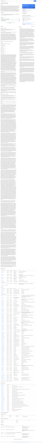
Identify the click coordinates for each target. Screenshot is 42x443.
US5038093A (2, 403)
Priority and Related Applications (28, 23)
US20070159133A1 (3, 336)
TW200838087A (2, 348)
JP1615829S (2, 376)
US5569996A (2, 409)
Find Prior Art (29, 7)
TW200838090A (2, 347)
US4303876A (2, 272)
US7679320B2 (2, 317)
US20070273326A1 (3, 402)
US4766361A (2, 275)
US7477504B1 (2, 342)
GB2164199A (2, 274)
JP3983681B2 (2, 318)
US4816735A (2, 278)
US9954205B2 (2, 369)
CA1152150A (2, 391)
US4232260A (2, 271)
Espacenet (26, 24)
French (26, 9)
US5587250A (2, 390)
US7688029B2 (2, 335)
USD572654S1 (2, 293)
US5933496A (2, 297)
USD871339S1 (2, 370)
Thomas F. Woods (30, 10)
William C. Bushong (26, 10)
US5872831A (2, 295)
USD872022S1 (2, 372)
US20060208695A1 (3, 397)
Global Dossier (28, 24)
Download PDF (24, 7)
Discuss (34, 24)
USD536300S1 (2, 340)
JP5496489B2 (2, 354)
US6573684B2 (2, 304)
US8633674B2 (2, 358)
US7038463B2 (2, 322)
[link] (10, 14)
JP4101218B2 (2, 327)
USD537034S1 (2, 341)
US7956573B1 (2, 353)
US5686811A (2, 385)
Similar (32, 7)
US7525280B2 (2, 396)
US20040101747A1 (3, 404)
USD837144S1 (2, 368)
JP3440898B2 (2, 408)
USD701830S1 (2, 360)
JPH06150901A (2, 410)
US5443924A (2, 281)
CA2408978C (2, 283)
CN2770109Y (2, 331)
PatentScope (32, 24)
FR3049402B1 (2, 365)
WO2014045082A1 (3, 359)
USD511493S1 (2, 326)
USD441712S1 (2, 305)
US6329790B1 (2, 303)
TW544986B (2, 308)
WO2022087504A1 (3, 377)
